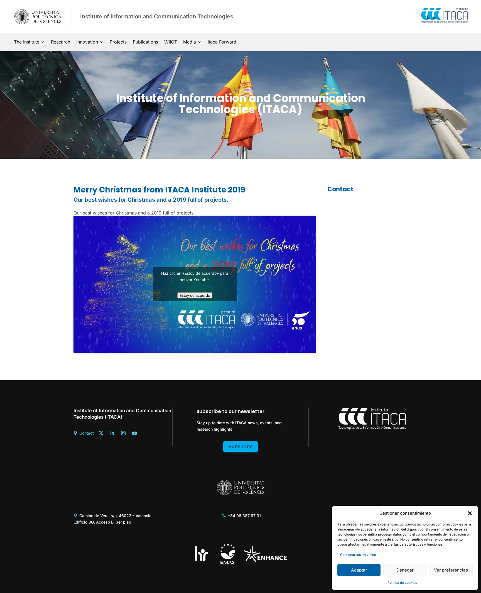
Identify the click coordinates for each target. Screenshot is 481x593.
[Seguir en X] (101, 433)
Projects (118, 42)
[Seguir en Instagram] (123, 433)
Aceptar (359, 570)
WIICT (170, 42)
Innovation (87, 42)
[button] (470, 513)
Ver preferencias (451, 570)
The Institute (26, 42)
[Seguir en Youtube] (134, 433)
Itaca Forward (222, 42)
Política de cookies (402, 582)
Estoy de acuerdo (195, 295)
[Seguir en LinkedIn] (112, 433)
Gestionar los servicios (358, 555)
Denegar (405, 570)
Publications (145, 42)
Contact (86, 433)
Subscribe (240, 446)
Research (60, 42)
